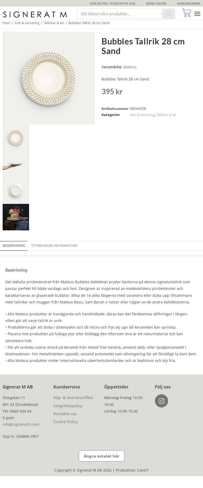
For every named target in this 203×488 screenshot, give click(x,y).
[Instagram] (161, 401)
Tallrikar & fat (54, 22)
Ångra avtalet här (101, 456)
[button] (197, 14)
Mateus (130, 66)
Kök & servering (27, 22)
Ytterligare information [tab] (54, 245)
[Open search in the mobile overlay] (126, 13)
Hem (6, 22)
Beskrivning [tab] (14, 245)
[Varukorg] (188, 13)
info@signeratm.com (21, 424)
